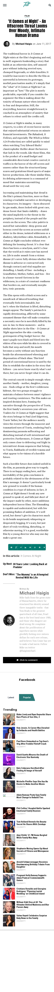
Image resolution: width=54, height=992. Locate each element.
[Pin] (38, 547)
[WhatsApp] (34, 547)
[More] (43, 547)
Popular (27, 697)
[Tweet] (15, 547)
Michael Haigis (24, 43)
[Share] (10, 547)
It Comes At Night (31, 556)
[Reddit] (20, 547)
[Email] (29, 547)
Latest (11, 697)
